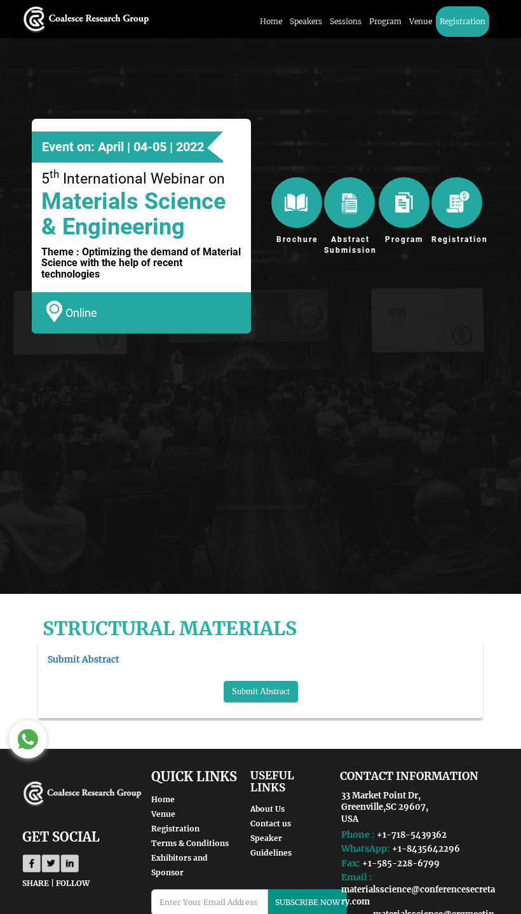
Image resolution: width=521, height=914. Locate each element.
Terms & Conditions (190, 843)
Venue (420, 21)
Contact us (270, 823)
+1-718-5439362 (412, 835)
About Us (267, 809)
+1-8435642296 (426, 848)
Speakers (306, 21)
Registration (462, 21)
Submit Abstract (261, 691)
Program (385, 21)
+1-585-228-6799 (401, 863)
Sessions (346, 21)
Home (271, 21)
